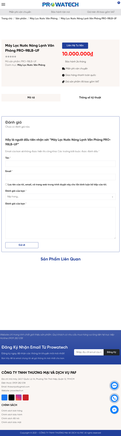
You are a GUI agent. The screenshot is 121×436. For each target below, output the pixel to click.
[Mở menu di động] (3, 4)
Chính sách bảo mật (11, 422)
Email (9, 171)
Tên (8, 158)
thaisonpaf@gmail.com (19, 387)
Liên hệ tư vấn (75, 45)
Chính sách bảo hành (11, 415)
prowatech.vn (16, 391)
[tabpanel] (60, 105)
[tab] (30, 97)
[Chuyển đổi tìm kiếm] (8, 4)
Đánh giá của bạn (15, 191)
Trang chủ (6, 18)
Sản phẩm (21, 18)
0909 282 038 (19, 383)
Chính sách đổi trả (10, 418)
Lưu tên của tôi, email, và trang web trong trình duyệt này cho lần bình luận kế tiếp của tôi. (57, 184)
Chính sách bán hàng (11, 411)
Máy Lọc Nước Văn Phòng (44, 18)
